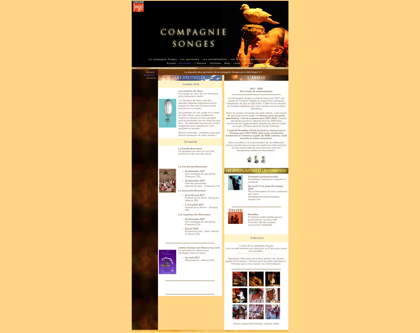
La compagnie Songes (163, 59)
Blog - (228, 63)
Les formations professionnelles (251, 59)
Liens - (238, 63)
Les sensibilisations (216, 59)
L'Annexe (200, 63)
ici (260, 72)
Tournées (215, 63)
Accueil (171, 63)
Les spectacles (190, 59)
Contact (248, 63)
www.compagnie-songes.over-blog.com (256, 253)
